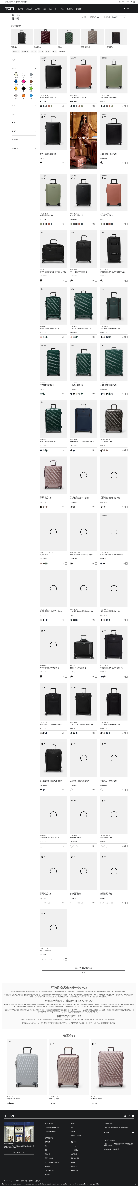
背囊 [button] (44, 9)
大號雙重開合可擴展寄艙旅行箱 (81, 611)
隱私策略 (31, 1181)
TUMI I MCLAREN (75, 552)
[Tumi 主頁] (9, 8)
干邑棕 (15, 51)
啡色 (31, 81)
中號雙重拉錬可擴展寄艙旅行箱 (111, 555)
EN (131, 2)
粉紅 (33, 51)
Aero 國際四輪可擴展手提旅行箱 (81, 555)
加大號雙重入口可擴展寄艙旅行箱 (82, 441)
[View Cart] (132, 8)
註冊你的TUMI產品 (76, 1135)
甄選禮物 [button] (70, 9)
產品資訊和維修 (49, 1158)
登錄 (72, 1127)
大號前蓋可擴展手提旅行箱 (49, 328)
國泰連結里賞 (74, 1170)
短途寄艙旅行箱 (75, 837)
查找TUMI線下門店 (18, 1152)
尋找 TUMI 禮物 (75, 1158)
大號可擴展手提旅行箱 (108, 154)
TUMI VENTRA (44, 95)
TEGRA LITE (73, 496)
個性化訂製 (74, 1154)
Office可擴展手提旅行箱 (78, 272)
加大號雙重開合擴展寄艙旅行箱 (51, 781)
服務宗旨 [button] (79, 9)
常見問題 (47, 1166)
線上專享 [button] (20, 9)
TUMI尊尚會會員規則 (50, 1131)
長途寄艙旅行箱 (45, 894)
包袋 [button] (50, 9)
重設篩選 (62, 51)
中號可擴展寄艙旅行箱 (48, 154)
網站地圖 (37, 1181)
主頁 (13, 15)
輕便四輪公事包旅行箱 (78, 668)
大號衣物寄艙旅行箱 (47, 385)
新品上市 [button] (29, 9)
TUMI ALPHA (43, 270)
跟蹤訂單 (73, 1131)
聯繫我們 (47, 1142)
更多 (83, 972)
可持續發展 (74, 1166)
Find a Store (125, 2)
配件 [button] (56, 9)
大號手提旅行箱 (106, 441)
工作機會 (73, 1162)
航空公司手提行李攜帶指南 (52, 1162)
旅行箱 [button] (37, 9)
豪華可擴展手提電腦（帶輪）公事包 (53, 272)
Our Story (73, 1146)
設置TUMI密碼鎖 (49, 1170)
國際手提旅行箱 (106, 894)
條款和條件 (24, 1181)
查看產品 (27, 1090)
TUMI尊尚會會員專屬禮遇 (52, 1127)
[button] (24, 60)
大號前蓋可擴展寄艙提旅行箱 (80, 328)
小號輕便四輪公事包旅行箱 (49, 837)
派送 (46, 1146)
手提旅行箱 (44, 555)
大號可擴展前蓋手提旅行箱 (80, 498)
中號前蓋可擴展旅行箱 (108, 781)
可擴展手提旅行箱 (46, 215)
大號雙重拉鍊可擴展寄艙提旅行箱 (112, 272)
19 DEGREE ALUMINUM (47, 552)
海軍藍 (24, 51)
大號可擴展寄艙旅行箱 (48, 97)
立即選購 (84, 144)
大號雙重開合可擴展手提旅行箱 (51, 611)
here (99, 1184)
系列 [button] (62, 9)
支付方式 (47, 1154)
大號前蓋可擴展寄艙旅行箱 (80, 781)
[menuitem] (20, 8)
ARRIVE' (72, 666)
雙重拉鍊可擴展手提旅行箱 (110, 328)
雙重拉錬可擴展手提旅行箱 (110, 611)
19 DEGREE (43, 326)
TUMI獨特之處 (74, 1150)
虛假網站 (47, 1174)
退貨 (46, 1150)
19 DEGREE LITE (105, 439)
